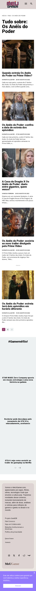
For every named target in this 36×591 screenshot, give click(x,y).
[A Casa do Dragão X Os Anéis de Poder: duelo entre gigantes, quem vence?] (18, 162)
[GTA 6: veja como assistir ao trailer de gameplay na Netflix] (18, 443)
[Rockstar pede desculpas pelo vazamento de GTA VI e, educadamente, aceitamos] (18, 401)
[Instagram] (9, 556)
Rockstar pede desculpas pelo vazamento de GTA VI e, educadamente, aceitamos (18, 421)
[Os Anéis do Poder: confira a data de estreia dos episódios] (18, 106)
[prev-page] (15, 467)
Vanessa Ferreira (8, 193)
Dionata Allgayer (8, 80)
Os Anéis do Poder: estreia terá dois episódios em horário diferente (17, 306)
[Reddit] (24, 556)
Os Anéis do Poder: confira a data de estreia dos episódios (17, 127)
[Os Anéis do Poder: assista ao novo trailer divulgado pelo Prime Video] (18, 222)
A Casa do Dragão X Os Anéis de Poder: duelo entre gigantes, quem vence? (15, 185)
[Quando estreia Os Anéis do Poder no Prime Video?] (18, 54)
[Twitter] (14, 556)
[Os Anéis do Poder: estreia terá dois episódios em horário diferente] (18, 284)
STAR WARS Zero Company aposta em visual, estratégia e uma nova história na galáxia (18, 380)
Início (4, 16)
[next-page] (12, 329)
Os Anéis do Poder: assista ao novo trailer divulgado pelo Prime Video (18, 243)
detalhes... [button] (6, 580)
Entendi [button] (18, 586)
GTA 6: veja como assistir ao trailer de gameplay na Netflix (18, 461)
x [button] (34, 573)
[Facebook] (19, 556)
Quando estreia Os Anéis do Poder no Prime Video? (17, 74)
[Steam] (29, 556)
